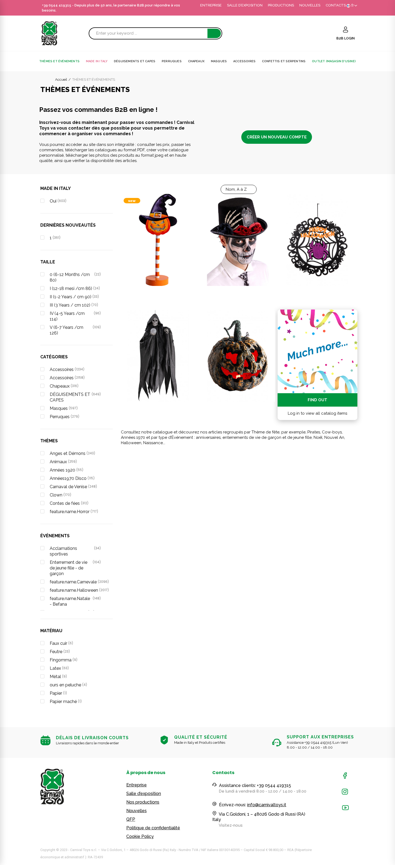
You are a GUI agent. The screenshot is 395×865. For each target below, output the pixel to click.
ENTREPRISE (211, 5)
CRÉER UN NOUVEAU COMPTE (277, 137)
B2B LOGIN (345, 38)
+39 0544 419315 (56, 5)
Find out (317, 399)
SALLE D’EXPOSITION (245, 5)
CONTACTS (336, 5)
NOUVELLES (309, 5)
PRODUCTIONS (281, 5)
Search (214, 33)
